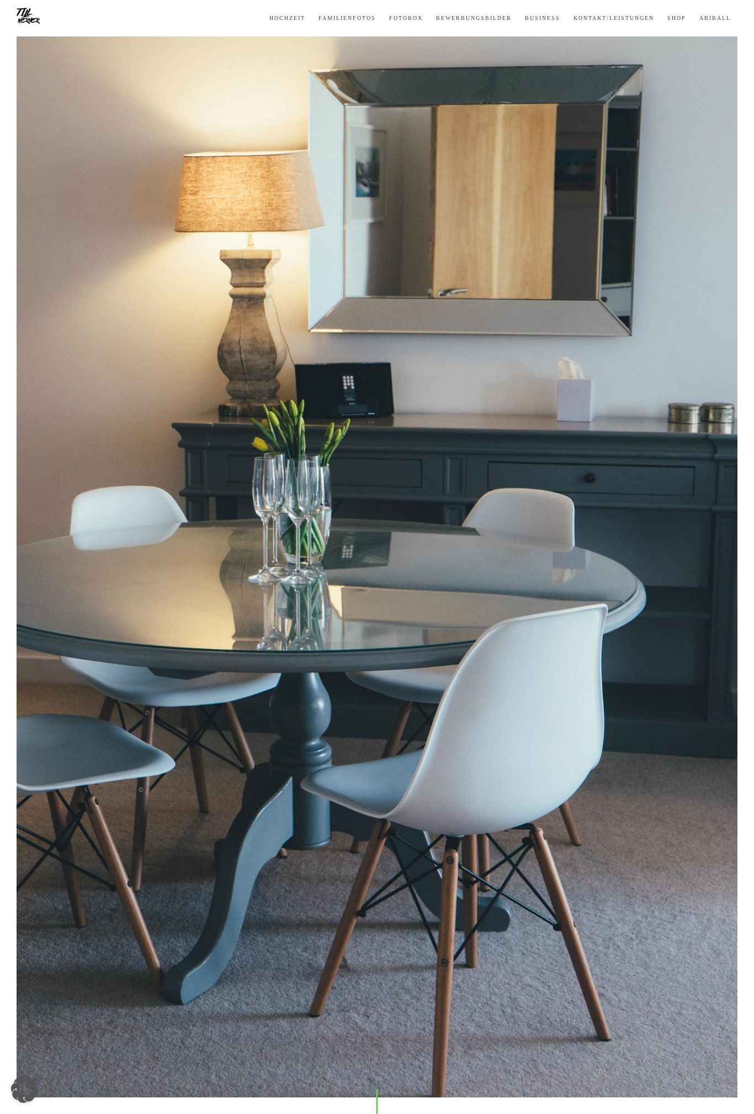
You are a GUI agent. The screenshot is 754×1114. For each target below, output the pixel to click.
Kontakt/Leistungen (614, 18)
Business (542, 18)
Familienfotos (347, 18)
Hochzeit (287, 18)
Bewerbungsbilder (474, 18)
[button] (24, 1089)
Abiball (715, 18)
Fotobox (406, 18)
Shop (676, 18)
